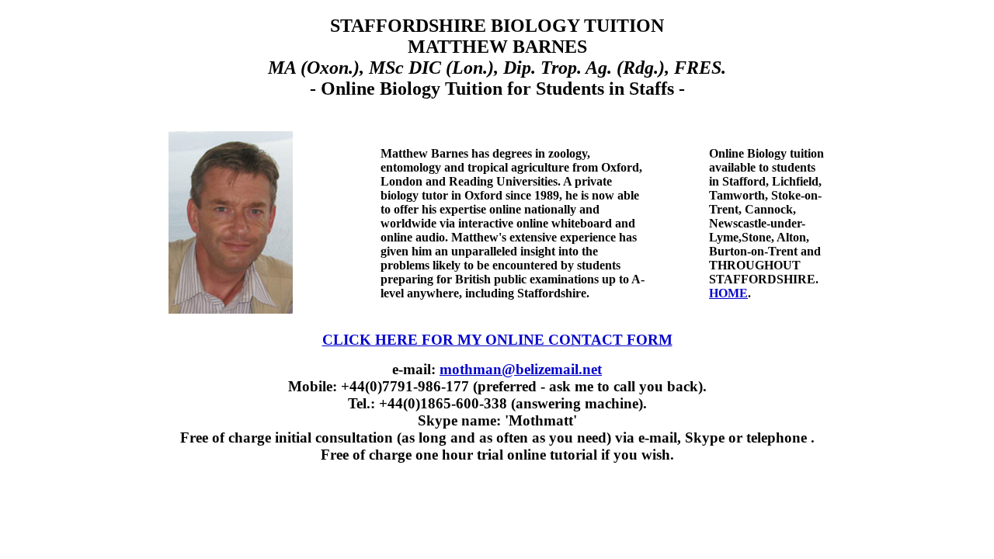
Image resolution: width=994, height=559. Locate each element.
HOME (728, 293)
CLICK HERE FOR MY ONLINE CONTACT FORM (497, 340)
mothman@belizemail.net (521, 369)
